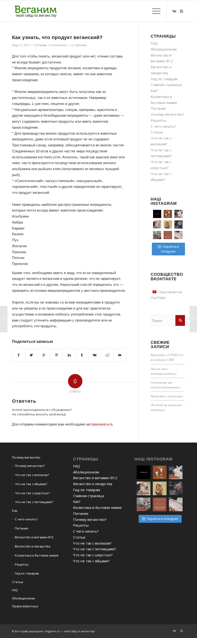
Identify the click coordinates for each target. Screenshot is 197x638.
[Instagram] (181, 11)
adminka (81, 45)
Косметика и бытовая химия (36, 555)
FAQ (154, 43)
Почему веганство (26, 457)
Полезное (60, 45)
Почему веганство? (167, 114)
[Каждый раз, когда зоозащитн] (157, 235)
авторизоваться (99, 424)
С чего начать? (163, 126)
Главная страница (166, 84)
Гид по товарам (164, 78)
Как (15, 510)
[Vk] (174, 11)
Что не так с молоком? (32, 475)
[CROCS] (3, 319)
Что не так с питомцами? (34, 502)
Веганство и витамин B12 (34, 537)
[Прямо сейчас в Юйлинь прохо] (157, 224)
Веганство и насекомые (167, 396)
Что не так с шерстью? (32, 493)
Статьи (157, 132)
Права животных (25, 606)
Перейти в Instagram (170, 248)
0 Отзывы (40, 45)
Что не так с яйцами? (31, 484)
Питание (158, 108)
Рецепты (158, 120)
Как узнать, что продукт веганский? (57, 37)
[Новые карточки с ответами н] (178, 224)
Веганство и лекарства (32, 546)
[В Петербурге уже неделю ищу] (178, 214)
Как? (154, 90)
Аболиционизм (164, 49)
